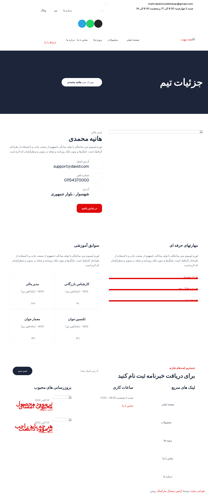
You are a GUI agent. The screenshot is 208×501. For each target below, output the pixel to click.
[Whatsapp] (90, 24)
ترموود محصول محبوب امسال (34, 405)
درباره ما (67, 10)
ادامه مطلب (46, 409)
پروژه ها (98, 40)
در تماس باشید (89, 208)
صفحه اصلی (133, 40)
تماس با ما (82, 40)
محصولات (113, 40)
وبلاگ (43, 10)
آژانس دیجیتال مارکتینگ (169, 491)
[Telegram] (82, 24)
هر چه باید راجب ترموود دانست (34, 427)
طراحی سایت (197, 491)
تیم (55, 10)
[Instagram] (98, 24)
